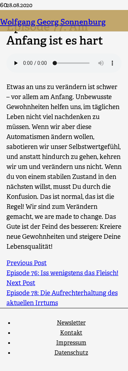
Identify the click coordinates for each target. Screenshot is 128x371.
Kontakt (71, 332)
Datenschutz (71, 352)
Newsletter (71, 322)
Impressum (71, 342)
